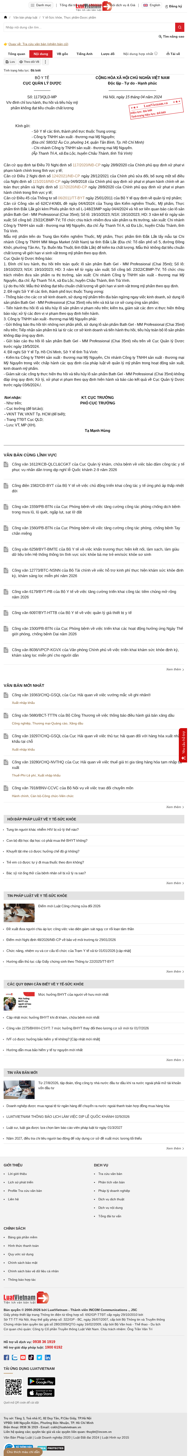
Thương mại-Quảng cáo (49, 723)
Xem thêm (174, 669)
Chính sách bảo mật (22, 1262)
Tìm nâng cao (173, 36)
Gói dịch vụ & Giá (122, 5)
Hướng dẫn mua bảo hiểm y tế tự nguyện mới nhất (44, 1050)
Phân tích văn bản (111, 1182)
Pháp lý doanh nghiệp (114, 1191)
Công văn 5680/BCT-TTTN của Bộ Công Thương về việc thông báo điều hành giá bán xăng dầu (93, 715)
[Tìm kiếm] (179, 27)
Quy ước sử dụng (20, 1254)
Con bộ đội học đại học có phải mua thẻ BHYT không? (46, 840)
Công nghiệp (21, 723)
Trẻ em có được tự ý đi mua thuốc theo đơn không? (45, 862)
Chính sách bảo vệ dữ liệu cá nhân (33, 1271)
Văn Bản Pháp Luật (18, 1437)
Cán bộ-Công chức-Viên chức (52, 796)
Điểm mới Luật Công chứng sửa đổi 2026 (69, 906)
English (155, 5)
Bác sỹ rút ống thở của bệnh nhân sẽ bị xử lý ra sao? (46, 873)
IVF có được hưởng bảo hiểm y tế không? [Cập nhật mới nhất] (53, 1039)
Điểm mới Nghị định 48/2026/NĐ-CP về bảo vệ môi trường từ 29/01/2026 (61, 940)
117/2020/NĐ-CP (87, 165)
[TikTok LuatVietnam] (31, 1358)
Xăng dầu (76, 723)
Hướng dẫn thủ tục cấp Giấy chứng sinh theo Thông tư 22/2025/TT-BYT (60, 961)
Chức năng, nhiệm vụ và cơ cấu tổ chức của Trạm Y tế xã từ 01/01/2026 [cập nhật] (68, 951)
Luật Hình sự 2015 (115, 1437)
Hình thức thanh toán (23, 1246)
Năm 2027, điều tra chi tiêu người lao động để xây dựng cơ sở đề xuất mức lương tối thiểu (74, 1138)
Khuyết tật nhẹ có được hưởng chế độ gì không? (42, 851)
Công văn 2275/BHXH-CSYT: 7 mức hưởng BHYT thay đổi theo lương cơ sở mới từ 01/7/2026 (77, 1028)
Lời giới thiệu (17, 1174)
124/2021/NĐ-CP (66, 176)
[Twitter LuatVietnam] (39, 1358)
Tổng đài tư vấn (109, 1216)
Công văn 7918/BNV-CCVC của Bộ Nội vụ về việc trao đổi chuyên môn (72, 788)
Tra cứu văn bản (110, 1174)
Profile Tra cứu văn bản (25, 1191)
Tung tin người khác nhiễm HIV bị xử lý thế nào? (42, 829)
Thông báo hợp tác (22, 1279)
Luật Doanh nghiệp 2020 (53, 1437)
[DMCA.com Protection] (51, 1450)
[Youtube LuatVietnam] (23, 1358)
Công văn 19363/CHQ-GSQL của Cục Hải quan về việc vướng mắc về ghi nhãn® (81, 695)
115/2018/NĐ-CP (47, 182)
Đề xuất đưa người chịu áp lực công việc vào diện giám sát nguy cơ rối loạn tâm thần (70, 929)
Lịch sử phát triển (20, 1182)
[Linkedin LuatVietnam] (47, 1358)
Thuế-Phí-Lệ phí (24, 775)
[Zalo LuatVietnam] (14, 1358)
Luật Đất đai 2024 (86, 1437)
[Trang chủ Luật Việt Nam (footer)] (94, 1297)
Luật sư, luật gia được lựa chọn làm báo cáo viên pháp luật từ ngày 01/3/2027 (64, 1128)
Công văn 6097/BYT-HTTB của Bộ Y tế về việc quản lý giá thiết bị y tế (72, 613)
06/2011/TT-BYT (71, 198)
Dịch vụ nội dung (110, 1207)
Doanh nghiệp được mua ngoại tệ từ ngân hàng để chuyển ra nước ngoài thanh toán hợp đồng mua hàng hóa (87, 1106)
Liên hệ (13, 1199)
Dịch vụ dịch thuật (111, 1199)
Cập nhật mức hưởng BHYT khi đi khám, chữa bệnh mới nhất (52, 1017)
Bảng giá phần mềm (22, 1237)
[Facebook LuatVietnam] (6, 1358)
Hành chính (20, 796)
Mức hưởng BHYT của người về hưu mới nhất (73, 994)
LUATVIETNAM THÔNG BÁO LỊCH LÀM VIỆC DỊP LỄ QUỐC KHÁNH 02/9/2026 (68, 1117)
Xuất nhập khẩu (23, 703)
